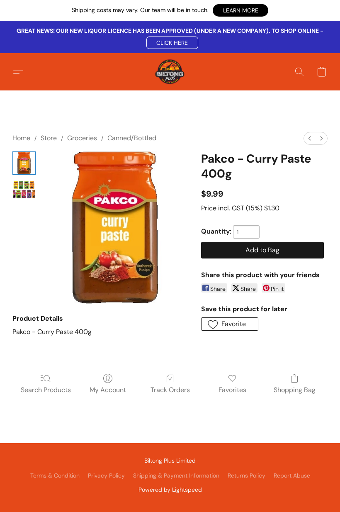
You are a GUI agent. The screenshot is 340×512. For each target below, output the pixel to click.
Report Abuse (292, 475)
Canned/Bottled (131, 138)
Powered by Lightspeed (170, 489)
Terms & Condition (55, 475)
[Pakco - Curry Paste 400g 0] (24, 163)
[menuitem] (310, 138)
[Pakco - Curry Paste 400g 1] (24, 189)
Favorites (232, 389)
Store (49, 138)
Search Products (46, 389)
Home (21, 138)
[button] (240, 10)
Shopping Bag (295, 389)
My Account (108, 389)
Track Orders (170, 389)
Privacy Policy (106, 475)
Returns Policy (246, 475)
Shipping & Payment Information (176, 475)
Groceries (82, 138)
